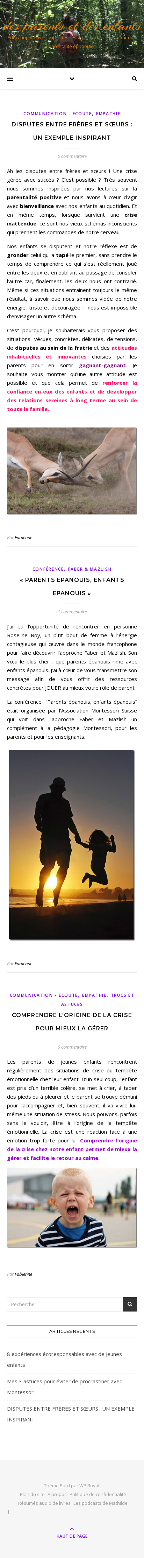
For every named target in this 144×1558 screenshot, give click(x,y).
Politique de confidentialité (98, 1494)
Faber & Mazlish (90, 569)
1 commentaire (72, 611)
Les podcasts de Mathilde (100, 1503)
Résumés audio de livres (44, 1503)
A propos (57, 1494)
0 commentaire (72, 156)
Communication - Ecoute (57, 114)
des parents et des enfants (72, 25)
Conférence (48, 569)
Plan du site (32, 1494)
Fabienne (23, 537)
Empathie (108, 114)
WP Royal (89, 1485)
